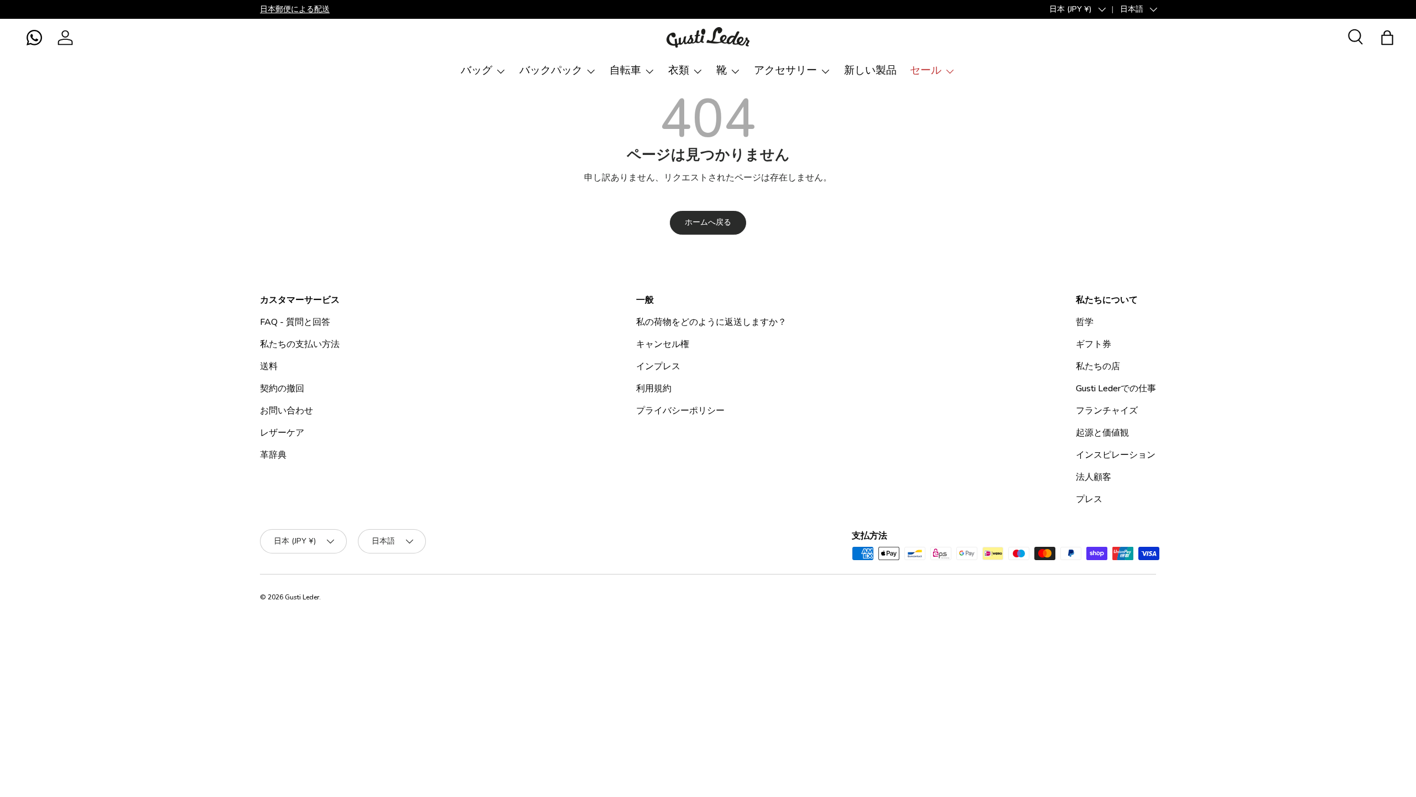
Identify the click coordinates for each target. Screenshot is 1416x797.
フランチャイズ (1107, 411)
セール (925, 70)
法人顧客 (1093, 477)
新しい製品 (870, 70)
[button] (34, 37)
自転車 (625, 70)
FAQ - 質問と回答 (295, 322)
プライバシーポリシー (680, 411)
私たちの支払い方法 (300, 344)
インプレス (658, 366)
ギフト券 (1093, 344)
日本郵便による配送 (295, 8)
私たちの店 (1098, 366)
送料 (269, 366)
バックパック (550, 70)
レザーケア (282, 433)
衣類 (678, 70)
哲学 (1085, 322)
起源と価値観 (1102, 433)
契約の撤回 (282, 388)
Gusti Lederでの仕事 (1116, 388)
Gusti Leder (302, 597)
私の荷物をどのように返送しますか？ (711, 322)
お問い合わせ (286, 411)
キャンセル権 (662, 344)
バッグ (476, 70)
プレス (1089, 499)
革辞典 (273, 455)
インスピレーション (1115, 455)
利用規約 (653, 388)
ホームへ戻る (708, 222)
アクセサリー (785, 70)
